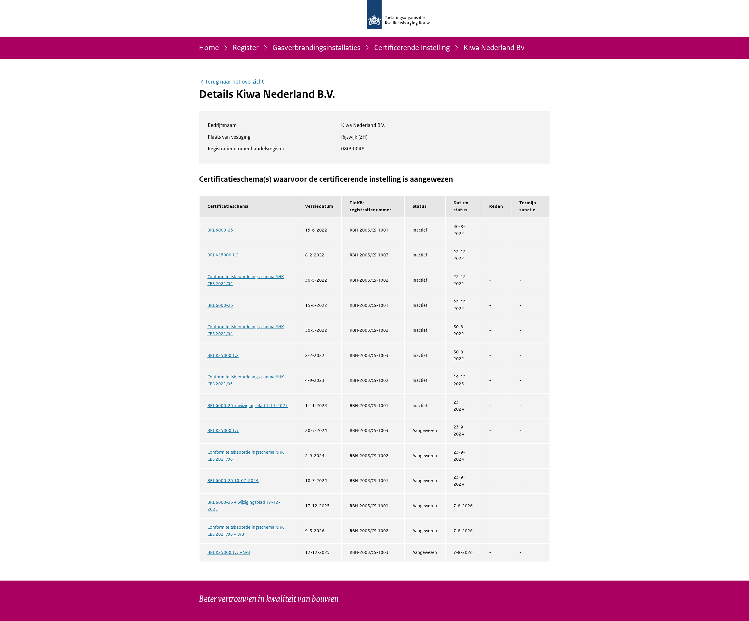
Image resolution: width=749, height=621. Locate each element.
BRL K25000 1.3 (223, 430)
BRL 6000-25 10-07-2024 (233, 480)
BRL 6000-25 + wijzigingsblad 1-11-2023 (247, 405)
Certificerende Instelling (412, 47)
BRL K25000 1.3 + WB (228, 552)
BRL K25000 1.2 (223, 255)
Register (246, 47)
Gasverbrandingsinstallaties (316, 47)
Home (209, 47)
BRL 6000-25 (220, 230)
